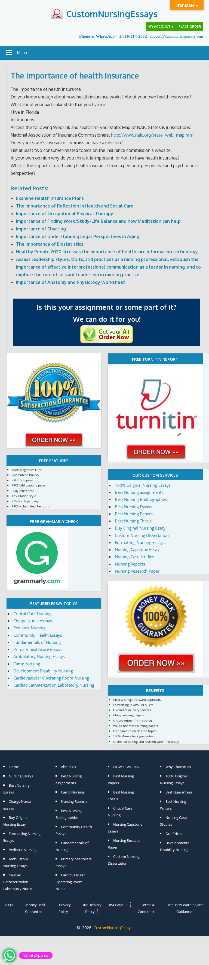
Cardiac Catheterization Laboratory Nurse (17, 882)
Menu (22, 52)
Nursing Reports (130, 564)
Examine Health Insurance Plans (50, 198)
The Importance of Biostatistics (49, 244)
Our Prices (173, 833)
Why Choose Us (178, 766)
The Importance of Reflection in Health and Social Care (75, 206)
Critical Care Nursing (32, 613)
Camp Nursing (26, 663)
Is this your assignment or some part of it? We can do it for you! (106, 313)
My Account (161, 27)
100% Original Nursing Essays (143, 485)
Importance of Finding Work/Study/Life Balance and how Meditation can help (98, 221)
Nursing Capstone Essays (138, 549)
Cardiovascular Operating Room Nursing (51, 678)
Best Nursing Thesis (133, 521)
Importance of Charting (41, 229)
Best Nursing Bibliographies (141, 499)
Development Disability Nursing (43, 671)
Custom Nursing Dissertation (142, 535)
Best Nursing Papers (134, 513)
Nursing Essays (21, 776)
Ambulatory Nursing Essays (39, 656)
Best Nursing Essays (133, 506)
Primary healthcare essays (37, 649)
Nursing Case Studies (134, 556)
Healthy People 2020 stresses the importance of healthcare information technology (107, 251)
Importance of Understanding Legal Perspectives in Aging (77, 236)
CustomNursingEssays (112, 13)
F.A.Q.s (7, 904)
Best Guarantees (178, 792)
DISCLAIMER (117, 904)
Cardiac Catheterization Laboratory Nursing (53, 685)
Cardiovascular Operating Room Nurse (70, 882)
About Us (68, 766)
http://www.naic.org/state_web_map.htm (152, 135)
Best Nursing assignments (139, 492)
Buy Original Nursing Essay (140, 528)
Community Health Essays (37, 635)
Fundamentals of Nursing (37, 642)
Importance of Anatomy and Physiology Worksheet (70, 282)
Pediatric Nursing (29, 627)
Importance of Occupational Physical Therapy (64, 213)
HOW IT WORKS (126, 766)
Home (14, 766)
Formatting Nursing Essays (140, 542)
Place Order (190, 27)
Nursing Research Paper (137, 571)
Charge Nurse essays (32, 620)
